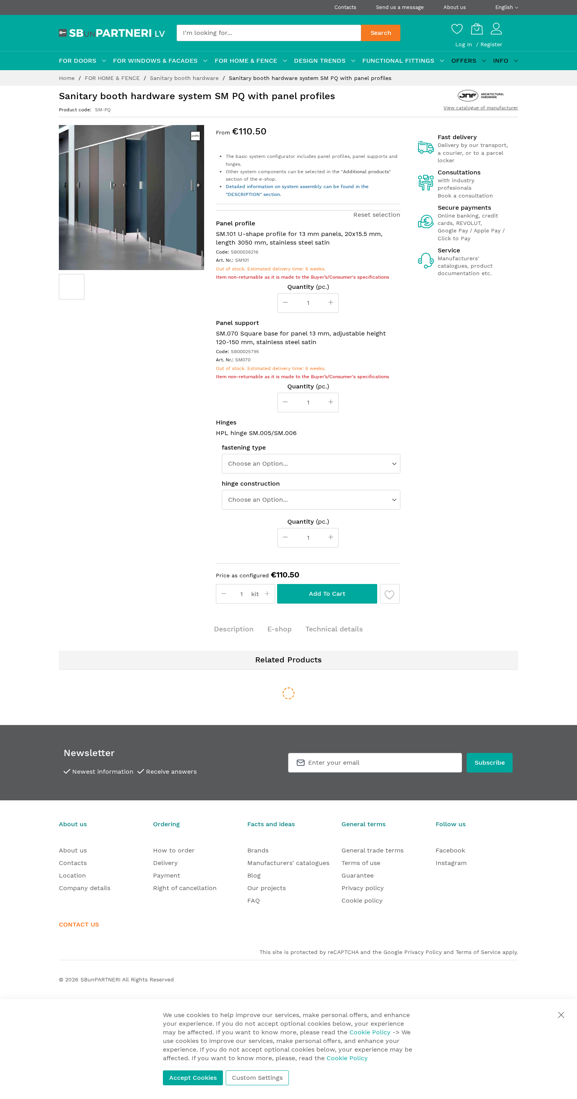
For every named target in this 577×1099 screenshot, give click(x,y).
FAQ (253, 900)
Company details (84, 888)
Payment (166, 875)
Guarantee (357, 875)
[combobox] (269, 33)
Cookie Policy (370, 1032)
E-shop (279, 629)
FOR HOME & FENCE (113, 78)
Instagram (451, 863)
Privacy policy (362, 888)
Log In (464, 44)
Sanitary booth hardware (185, 78)
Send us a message (400, 7)
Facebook (450, 850)
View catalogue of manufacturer (481, 108)
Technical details (334, 629)
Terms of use (360, 863)
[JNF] (481, 96)
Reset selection (376, 214)
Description (234, 629)
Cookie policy (362, 900)
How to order (174, 850)
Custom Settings (257, 1077)
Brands (257, 850)
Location (72, 875)
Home (68, 78)
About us (455, 7)
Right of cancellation (185, 888)
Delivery (165, 863)
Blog (254, 875)
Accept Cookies (193, 1077)
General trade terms (372, 850)
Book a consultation (465, 195)
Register (491, 44)
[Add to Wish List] (390, 594)
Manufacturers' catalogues (288, 863)
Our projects (266, 888)
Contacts (345, 7)
